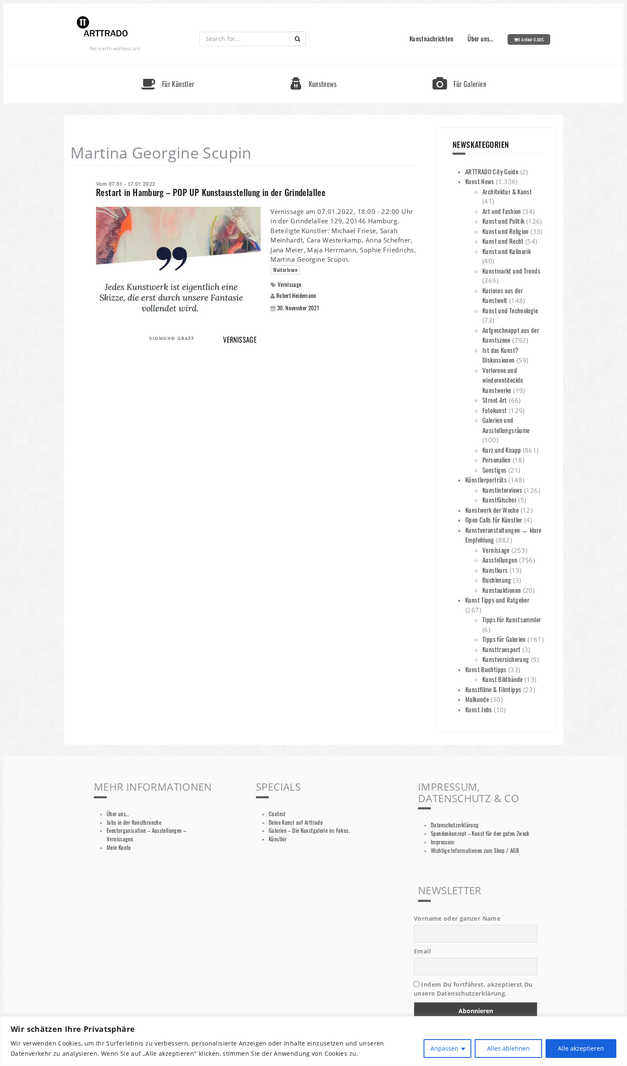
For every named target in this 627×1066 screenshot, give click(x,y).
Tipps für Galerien (504, 639)
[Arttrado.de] (102, 27)
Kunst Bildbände (502, 679)
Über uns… (480, 38)
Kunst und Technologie (510, 310)
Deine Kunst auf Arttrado (296, 822)
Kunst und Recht (503, 241)
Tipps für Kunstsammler (511, 619)
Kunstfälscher (499, 499)
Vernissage (290, 284)
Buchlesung (496, 579)
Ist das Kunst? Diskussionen (500, 355)
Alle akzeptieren (581, 1048)
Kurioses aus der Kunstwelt (502, 295)
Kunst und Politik (503, 220)
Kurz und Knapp (501, 449)
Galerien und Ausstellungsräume (505, 425)
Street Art (494, 399)
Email (422, 951)
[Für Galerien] (459, 68)
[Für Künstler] (168, 68)
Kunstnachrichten (431, 38)
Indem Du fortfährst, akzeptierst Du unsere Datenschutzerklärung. (473, 988)
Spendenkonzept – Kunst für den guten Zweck (480, 833)
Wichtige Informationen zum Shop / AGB (475, 850)
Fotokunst (494, 410)
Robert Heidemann (296, 295)
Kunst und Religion (505, 231)
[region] (313, 1041)
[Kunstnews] (313, 68)
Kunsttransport (501, 649)
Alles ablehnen (508, 1048)
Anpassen (444, 1048)
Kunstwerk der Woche (492, 509)
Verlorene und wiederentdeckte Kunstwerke (502, 380)
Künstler (278, 839)
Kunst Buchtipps (486, 669)
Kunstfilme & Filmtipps (493, 689)
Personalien (496, 459)
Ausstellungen (499, 559)
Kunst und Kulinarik (506, 251)
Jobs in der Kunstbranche (134, 822)
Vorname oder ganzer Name (457, 918)
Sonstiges (494, 469)
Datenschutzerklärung (455, 825)
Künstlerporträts (486, 479)
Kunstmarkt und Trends (511, 270)
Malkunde (477, 699)
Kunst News (479, 181)
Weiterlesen (285, 269)
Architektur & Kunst (507, 191)
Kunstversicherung (505, 659)
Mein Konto (119, 848)
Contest (277, 814)
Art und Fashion (501, 211)
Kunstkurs (495, 570)
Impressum (442, 842)
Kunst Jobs (478, 709)
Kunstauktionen (501, 590)
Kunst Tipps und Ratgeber (497, 599)
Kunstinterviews (502, 489)
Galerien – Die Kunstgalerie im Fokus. (309, 830)
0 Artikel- (531, 39)
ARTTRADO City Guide (491, 171)
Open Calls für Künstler (493, 519)
